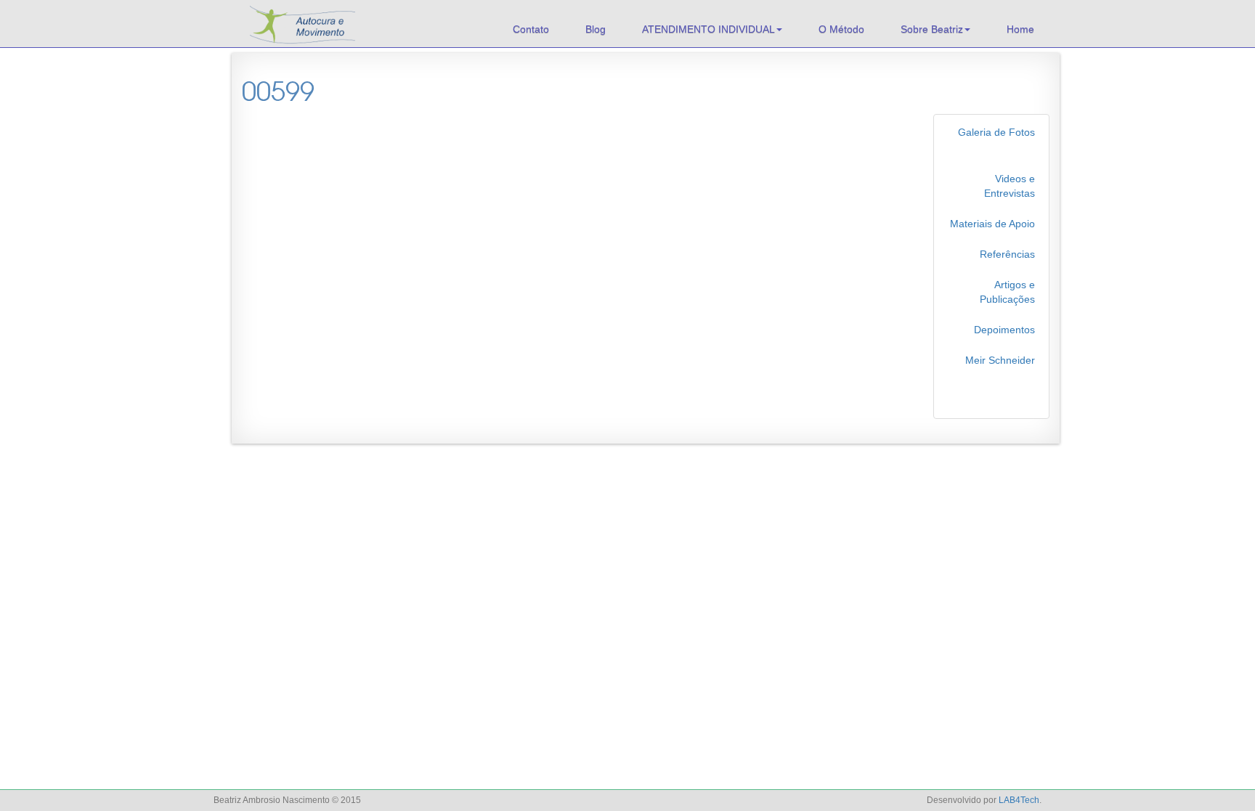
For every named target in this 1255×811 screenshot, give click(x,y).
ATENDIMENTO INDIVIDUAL (708, 29)
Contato (531, 29)
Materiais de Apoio (992, 223)
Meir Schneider (1000, 360)
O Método (841, 29)
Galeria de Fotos (996, 132)
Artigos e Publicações (1007, 292)
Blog (595, 29)
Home (1020, 29)
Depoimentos (1004, 329)
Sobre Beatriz (932, 29)
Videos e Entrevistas (1009, 186)
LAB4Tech (1019, 800)
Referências (1007, 254)
